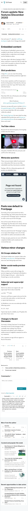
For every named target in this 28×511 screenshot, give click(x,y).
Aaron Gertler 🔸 (10, 22)
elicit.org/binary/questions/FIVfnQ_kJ (14, 103)
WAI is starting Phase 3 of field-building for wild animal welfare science (13, 471)
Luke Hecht (7, 472)
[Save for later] (20, 29)
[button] (3, 396)
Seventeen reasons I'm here (13, 430)
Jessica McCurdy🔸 (9, 498)
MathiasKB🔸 (7, 461)
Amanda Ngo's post (8, 115)
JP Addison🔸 (20, 22)
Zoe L (13, 503)
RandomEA (7, 396)
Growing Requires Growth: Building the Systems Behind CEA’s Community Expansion (15, 495)
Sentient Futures (8, 503)
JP (10, 39)
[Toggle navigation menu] (2, 2)
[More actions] (26, 29)
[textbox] (13, 383)
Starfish (7, 426)
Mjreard (6, 490)
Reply (3, 410)
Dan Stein (7, 449)
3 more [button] (22, 34)
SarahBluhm (11, 490)
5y (10, 396)
